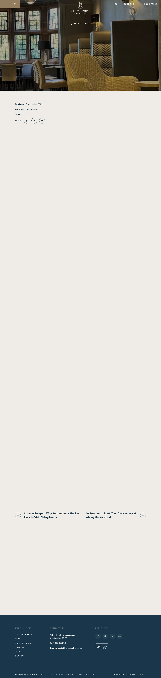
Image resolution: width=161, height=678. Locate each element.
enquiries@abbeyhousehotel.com (67, 648)
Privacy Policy (67, 674)
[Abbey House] (80, 8)
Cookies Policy (48, 674)
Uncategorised (32, 109)
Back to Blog (82, 24)
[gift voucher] (116, 4)
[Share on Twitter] (34, 120)
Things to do (23, 643)
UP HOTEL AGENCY (130, 674)
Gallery (19, 647)
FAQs (18, 652)
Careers (20, 656)
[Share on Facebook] (26, 120)
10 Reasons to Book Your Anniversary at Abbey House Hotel (111, 515)
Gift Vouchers (23, 634)
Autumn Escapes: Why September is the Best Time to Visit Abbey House (52, 515)
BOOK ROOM (130, 4)
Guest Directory (87, 674)
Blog (18, 639)
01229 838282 (59, 643)
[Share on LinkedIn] (42, 120)
